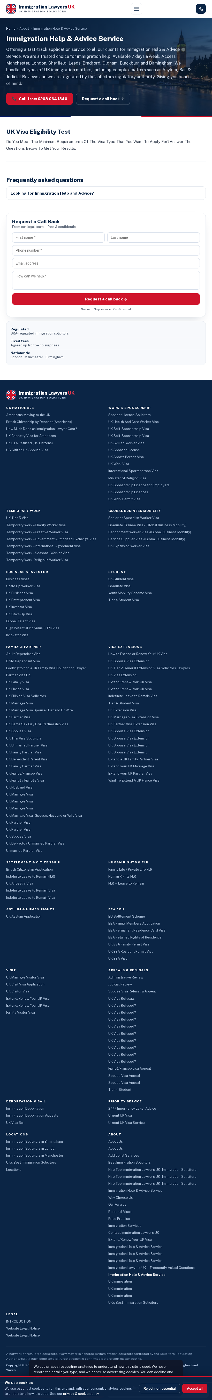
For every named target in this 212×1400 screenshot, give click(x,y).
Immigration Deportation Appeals (32, 1115)
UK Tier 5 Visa (17, 518)
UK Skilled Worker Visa (126, 443)
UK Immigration (120, 1281)
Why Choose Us (120, 1197)
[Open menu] (136, 8)
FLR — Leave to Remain (126, 883)
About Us (115, 1141)
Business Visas (17, 579)
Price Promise (119, 1219)
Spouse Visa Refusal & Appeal (132, 991)
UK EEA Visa (117, 958)
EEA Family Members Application (134, 923)
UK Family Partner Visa (23, 752)
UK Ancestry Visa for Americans (31, 436)
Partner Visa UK (18, 675)
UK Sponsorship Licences (128, 492)
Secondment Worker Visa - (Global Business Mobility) (149, 532)
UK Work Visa (118, 464)
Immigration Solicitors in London (31, 1148)
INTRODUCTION (18, 1321)
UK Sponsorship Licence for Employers (139, 485)
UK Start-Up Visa (19, 614)
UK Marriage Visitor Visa (25, 977)
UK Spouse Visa (18, 731)
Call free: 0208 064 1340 (39, 98)
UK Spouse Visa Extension (128, 661)
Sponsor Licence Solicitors (129, 415)
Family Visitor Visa (20, 1012)
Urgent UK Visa (120, 1115)
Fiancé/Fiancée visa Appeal (129, 1068)
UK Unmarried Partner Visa (27, 745)
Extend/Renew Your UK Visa (130, 682)
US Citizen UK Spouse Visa (27, 450)
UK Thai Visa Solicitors (24, 738)
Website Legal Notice (23, 1328)
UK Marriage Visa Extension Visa (133, 717)
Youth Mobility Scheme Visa (130, 593)
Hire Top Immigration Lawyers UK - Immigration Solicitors (152, 1170)
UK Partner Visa (18, 717)
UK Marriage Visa (19, 703)
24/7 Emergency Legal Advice (132, 1108)
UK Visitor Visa (17, 991)
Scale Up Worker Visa (23, 586)
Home (11, 28)
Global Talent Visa (20, 621)
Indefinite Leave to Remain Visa (132, 696)
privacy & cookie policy (81, 1394)
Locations (13, 1170)
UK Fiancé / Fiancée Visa (25, 780)
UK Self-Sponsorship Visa (128, 429)
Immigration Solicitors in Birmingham (34, 1141)
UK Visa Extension (122, 675)
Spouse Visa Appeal (124, 1076)
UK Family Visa (17, 682)
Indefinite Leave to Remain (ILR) (30, 876)
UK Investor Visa (19, 607)
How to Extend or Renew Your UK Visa (137, 654)
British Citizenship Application (29, 869)
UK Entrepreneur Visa (23, 600)
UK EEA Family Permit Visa (128, 944)
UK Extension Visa (122, 710)
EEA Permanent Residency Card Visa (136, 930)
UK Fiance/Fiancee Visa (24, 773)
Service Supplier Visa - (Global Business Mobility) (146, 539)
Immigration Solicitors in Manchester (34, 1155)
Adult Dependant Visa (23, 654)
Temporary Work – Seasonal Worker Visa (37, 553)
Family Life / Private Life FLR (130, 869)
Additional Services (123, 1155)
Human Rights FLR (122, 876)
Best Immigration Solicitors (129, 1162)
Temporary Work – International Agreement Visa (43, 546)
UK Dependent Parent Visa (27, 759)
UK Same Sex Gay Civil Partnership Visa (37, 724)
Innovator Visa (17, 635)
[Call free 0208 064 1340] (201, 9)
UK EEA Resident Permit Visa (130, 951)
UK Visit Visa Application (25, 984)
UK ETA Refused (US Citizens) (29, 443)
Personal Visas (120, 1212)
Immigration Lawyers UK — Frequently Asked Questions (151, 1268)
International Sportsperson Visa (133, 471)
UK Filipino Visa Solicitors (26, 696)
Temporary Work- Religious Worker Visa (37, 560)
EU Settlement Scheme (126, 916)
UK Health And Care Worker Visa (133, 422)
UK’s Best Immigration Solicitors (31, 1162)
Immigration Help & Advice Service (135, 1190)
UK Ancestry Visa (19, 883)
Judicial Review (120, 984)
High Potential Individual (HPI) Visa (32, 628)
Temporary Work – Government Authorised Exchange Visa (51, 539)
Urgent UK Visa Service (126, 1123)
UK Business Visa (19, 593)
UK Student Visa (121, 579)
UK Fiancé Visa (17, 689)
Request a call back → (103, 99)
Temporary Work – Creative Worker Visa (37, 532)
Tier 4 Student (119, 1090)
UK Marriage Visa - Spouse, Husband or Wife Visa (44, 815)
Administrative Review (125, 977)
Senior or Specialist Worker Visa (133, 518)
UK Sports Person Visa (126, 457)
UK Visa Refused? (122, 1005)
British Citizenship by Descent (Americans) (39, 422)
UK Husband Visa (19, 787)
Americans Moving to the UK (28, 415)
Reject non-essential (159, 1388)
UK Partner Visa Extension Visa (132, 724)
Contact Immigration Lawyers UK (133, 1233)
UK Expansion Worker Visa (128, 546)
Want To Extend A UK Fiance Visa (134, 780)
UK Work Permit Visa (124, 499)
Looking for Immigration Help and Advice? (52, 193)
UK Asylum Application (24, 916)
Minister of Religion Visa (127, 478)
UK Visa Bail (15, 1123)
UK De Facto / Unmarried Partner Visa (35, 843)
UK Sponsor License (124, 450)
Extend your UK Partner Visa (130, 773)
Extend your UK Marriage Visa (131, 766)
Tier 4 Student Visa (123, 600)
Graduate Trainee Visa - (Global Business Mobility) (147, 525)
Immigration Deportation (25, 1108)
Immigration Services (124, 1226)
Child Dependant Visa (23, 661)
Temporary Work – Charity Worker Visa (36, 525)
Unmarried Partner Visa (24, 851)
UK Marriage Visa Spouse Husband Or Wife (39, 710)
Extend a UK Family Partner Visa (133, 759)
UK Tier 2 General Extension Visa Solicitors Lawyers (149, 668)
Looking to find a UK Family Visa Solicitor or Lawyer (46, 668)
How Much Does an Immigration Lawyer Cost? (41, 429)
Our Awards (117, 1204)
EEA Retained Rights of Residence (135, 937)
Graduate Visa (119, 586)
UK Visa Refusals (121, 998)
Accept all (195, 1388)
